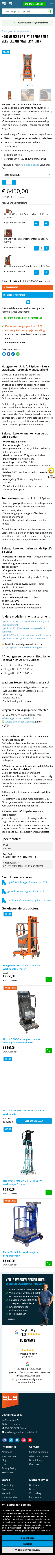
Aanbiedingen (9, 1482)
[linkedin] (17, 1434)
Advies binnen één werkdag (19, 721)
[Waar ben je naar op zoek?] (49, 11)
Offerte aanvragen (16, 295)
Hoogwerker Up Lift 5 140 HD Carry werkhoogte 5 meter (22, 1182)
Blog (4, 1457)
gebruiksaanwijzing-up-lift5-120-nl (25, 891)
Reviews (29, 1341)
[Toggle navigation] (51, 4)
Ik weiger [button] (27, 1543)
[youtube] (30, 1434)
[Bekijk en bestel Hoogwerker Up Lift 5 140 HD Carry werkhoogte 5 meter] (49, 1192)
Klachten (33, 1498)
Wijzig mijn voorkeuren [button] (27, 1549)
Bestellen (34, 1482)
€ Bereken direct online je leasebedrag (23, 318)
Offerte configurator (12, 1498)
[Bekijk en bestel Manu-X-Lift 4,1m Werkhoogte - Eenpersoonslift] (49, 1263)
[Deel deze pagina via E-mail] (4, 353)
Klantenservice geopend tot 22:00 (23, 326)
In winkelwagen (11, 287)
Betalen (33, 1486)
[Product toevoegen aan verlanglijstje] (28, 302)
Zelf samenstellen (34, 1120)
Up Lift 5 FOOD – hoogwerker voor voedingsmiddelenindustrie (22, 1041)
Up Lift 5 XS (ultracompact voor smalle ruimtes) (26, 635)
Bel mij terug (36, 1457)
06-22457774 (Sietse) (16, 1425)
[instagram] (24, 1434)
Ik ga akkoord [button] (27, 1538)
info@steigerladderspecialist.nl (21, 1429)
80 (21, 1340)
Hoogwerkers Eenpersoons (16, 31)
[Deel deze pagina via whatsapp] (17, 353)
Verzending (35, 1490)
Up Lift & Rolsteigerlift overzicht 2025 (27, 882)
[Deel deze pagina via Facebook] (8, 353)
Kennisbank (8, 1469)
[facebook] (5, 1434)
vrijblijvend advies (29, 164)
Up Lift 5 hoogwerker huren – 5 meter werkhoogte (24, 1112)
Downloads (8, 1486)
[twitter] (11, 1434)
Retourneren (35, 1494)
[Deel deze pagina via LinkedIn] (13, 353)
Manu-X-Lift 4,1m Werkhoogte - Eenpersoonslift (20, 1254)
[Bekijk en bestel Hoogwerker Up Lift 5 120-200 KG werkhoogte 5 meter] (49, 979)
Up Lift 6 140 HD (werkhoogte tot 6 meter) (24, 638)
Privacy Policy (9, 1465)
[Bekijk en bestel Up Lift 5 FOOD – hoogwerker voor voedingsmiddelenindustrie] (49, 1050)
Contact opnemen (38, 1449)
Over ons (11, 1319)
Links (4, 1461)
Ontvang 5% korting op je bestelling (25, 330)
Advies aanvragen (36, 4)
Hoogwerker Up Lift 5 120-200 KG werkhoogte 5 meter (21, 967)
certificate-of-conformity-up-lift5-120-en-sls (30, 900)
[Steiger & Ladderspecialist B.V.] (7, 4)
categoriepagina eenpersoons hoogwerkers (24, 647)
